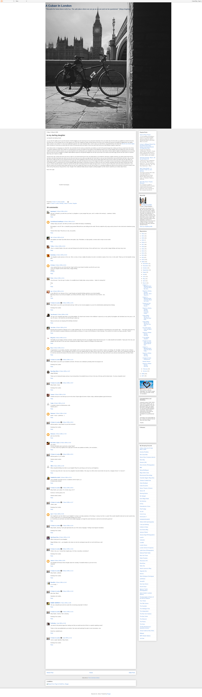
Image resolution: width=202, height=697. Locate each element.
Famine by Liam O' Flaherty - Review (147, 305)
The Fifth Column (144, 603)
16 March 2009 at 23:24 (66, 477)
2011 (143, 257)
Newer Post (50, 672)
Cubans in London (68, 203)
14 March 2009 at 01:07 (69, 221)
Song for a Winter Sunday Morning (147, 334)
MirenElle (52, 582)
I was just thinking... (145, 524)
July (144, 274)
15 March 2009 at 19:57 (67, 382)
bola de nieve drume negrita (128, 143)
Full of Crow (143, 514)
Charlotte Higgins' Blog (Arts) (147, 477)
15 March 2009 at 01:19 (60, 337)
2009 (143, 261)
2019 (143, 240)
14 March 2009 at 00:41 (62, 211)
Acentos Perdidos (144, 452)
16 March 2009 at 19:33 (65, 442)
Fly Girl (141, 511)
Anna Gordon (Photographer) (147, 465)
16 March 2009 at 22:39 (58, 465)
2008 (143, 373)
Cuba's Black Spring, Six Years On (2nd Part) (147, 317)
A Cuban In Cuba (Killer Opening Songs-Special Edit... (147, 342)
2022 (143, 233)
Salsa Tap (142, 565)
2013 (143, 253)
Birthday (61, 203)
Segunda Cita (143, 571)
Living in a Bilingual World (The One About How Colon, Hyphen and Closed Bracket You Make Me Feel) (147, 146)
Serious (142, 573)
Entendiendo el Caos (145, 506)
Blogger (109, 693)
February (145, 369)
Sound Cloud (143, 586)
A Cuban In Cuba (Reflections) (147, 358)
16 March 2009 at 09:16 (67, 422)
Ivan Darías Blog (144, 529)
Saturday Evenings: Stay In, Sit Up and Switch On (147, 158)
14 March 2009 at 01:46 (58, 237)
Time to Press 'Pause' (145, 134)
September (146, 270)
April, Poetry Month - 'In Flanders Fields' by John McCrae (146, 170)
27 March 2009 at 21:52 (67, 611)
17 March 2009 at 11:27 (67, 502)
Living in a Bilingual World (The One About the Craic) (147, 299)
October (145, 268)
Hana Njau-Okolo (54, 371)
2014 (143, 251)
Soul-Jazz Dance (144, 584)
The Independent (144, 611)
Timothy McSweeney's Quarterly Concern (145, 627)
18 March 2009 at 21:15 (67, 570)
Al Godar (52, 265)
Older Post (132, 672)
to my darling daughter (146, 338)
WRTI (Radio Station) (145, 635)
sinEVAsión (142, 578)
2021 (143, 236)
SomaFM (142, 581)
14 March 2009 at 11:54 (58, 291)
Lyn (51, 291)
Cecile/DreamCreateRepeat (56, 221)
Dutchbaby (53, 255)
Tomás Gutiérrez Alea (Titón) (147, 630)
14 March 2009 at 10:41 (58, 278)
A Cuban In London (58, 5)
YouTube (142, 638)
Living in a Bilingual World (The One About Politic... (147, 349)
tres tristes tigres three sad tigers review (147, 329)
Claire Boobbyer (144, 483)
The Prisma (143, 621)
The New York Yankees (145, 613)
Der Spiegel (143, 496)
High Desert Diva (54, 537)
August (145, 272)
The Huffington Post (145, 608)
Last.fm (142, 537)
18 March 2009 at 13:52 (67, 549)
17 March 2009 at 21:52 (67, 525)
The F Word (143, 600)
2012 (143, 255)
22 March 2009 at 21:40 (61, 582)
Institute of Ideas (144, 527)
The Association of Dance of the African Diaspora (147, 597)
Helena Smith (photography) (147, 521)
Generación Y (143, 516)
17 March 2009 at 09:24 (67, 487)
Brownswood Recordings (146, 475)
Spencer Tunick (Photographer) (144, 589)
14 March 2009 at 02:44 (59, 246)
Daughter (75, 203)
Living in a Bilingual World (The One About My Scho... (147, 286)
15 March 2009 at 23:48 (61, 413)
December (145, 263)
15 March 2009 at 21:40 (59, 403)
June (144, 276)
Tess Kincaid (53, 314)
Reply (51, 217)
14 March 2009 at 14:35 (67, 302)
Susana (52, 394)
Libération (142, 540)
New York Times (144, 555)
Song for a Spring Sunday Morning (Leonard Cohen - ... (147, 310)
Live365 (142, 542)
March (144, 283)
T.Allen (52, 246)
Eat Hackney (143, 501)
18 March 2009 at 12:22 (64, 537)
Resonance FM (143, 560)
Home (91, 672)
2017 (143, 244)
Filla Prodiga (143, 509)
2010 (143, 259)
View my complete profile (146, 226)
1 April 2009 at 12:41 (67, 637)
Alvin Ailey (142, 459)
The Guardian (143, 606)
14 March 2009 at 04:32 (60, 265)
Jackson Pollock (144, 532)
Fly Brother (53, 623)
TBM (51, 465)
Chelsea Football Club (145, 480)
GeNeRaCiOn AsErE (55, 477)
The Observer (143, 619)
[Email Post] (68, 201)
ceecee (52, 560)
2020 (143, 238)
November (145, 265)
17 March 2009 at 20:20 (58, 514)
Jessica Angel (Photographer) (147, 534)
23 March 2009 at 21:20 (67, 591)
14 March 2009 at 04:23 (61, 255)
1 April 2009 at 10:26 (61, 623)
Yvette (51, 403)
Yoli (51, 237)
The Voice (142, 624)
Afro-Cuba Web (144, 454)
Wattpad (142, 633)
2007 (143, 376)
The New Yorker (144, 616)
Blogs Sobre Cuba (144, 472)
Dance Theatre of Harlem (146, 488)
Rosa (51, 347)
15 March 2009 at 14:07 (64, 371)
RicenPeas (142, 563)
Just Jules (52, 327)
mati (51, 514)
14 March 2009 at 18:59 (62, 314)
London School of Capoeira (146, 547)
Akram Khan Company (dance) (147, 457)
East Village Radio (144, 498)
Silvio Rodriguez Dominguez (147, 576)
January (145, 371)
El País (141, 503)
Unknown (52, 413)
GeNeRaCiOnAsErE (145, 519)
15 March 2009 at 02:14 (58, 347)
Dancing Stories (144, 493)
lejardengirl (53, 211)
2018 (143, 242)
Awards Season (146, 361)
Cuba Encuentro (144, 485)
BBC (141, 467)
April (144, 280)
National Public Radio (145, 552)
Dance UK (142, 490)
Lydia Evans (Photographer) (147, 550)
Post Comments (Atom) (94, 677)
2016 (143, 246)
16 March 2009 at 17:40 (61, 433)
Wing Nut (52, 337)
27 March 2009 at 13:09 (65, 602)
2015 (143, 248)
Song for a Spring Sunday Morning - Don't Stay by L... (147, 293)
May (144, 278)
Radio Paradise (143, 558)
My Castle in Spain (55, 442)
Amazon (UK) (143, 462)
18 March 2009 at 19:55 (59, 560)
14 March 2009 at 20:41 (61, 327)
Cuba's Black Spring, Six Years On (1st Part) (147, 323)
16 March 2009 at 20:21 (67, 454)
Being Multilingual (144, 470)
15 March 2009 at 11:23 (67, 359)
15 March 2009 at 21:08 (60, 394)
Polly (51, 278)
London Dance (143, 545)
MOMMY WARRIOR (55, 602)
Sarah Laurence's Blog (145, 568)
